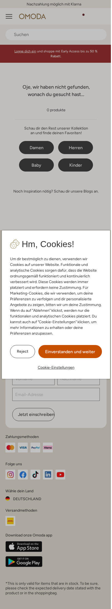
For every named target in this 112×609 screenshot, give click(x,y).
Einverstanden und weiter (70, 351)
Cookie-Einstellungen (56, 367)
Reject (22, 351)
